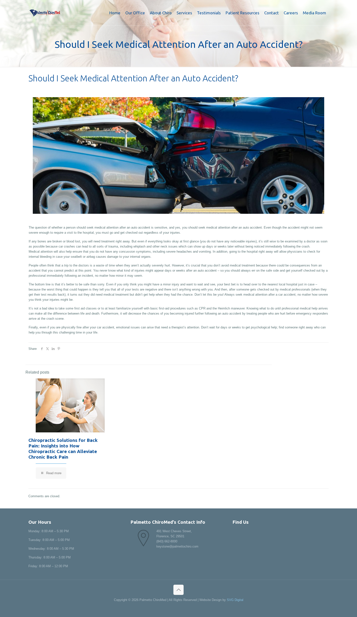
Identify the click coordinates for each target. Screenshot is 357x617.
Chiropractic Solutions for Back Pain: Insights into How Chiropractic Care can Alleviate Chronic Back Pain (63, 448)
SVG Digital (235, 600)
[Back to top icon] (178, 590)
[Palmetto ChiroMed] (45, 13)
